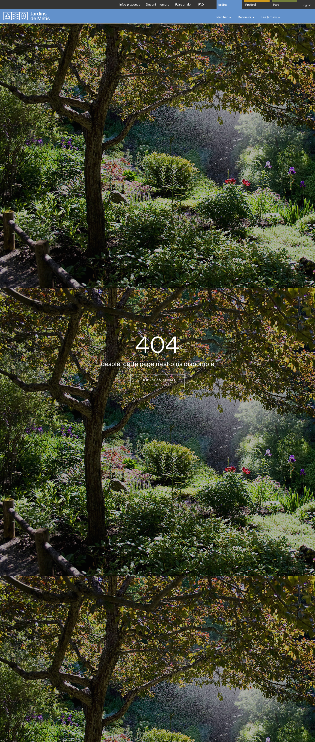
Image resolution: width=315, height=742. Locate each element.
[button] (224, 17)
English (307, 5)
